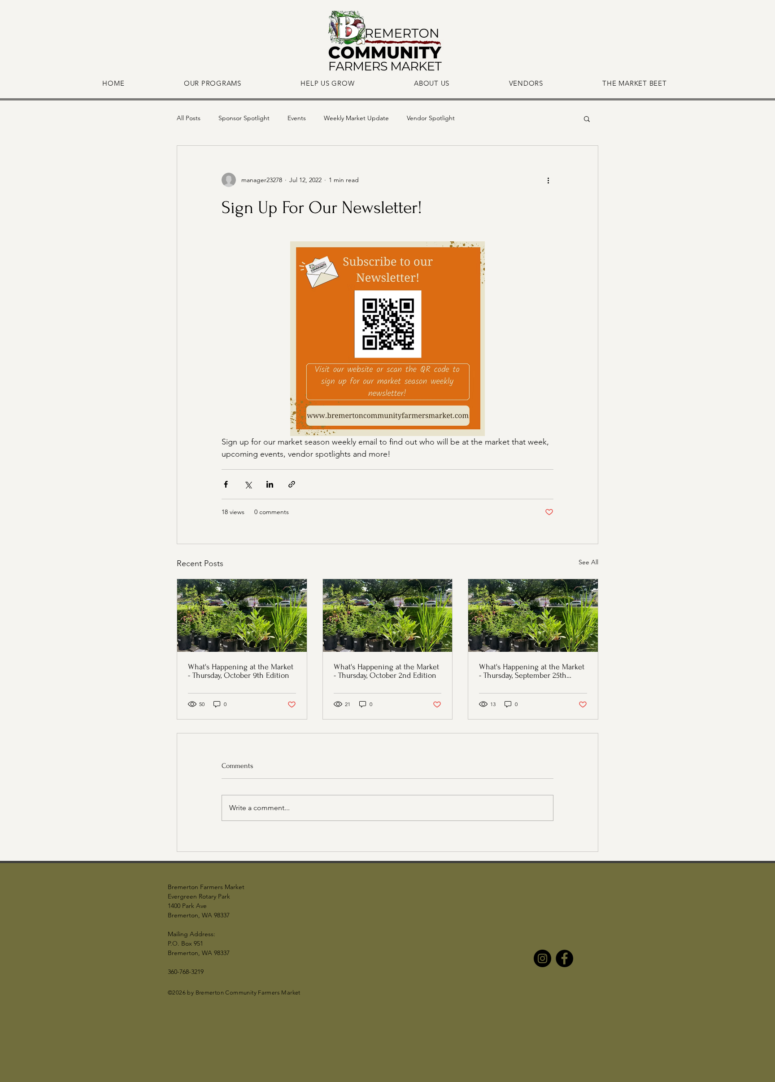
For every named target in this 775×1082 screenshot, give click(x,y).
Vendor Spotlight (431, 118)
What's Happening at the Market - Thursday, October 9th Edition (240, 671)
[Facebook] (564, 958)
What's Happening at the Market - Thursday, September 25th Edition (531, 671)
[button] (587, 118)
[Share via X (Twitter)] (248, 484)
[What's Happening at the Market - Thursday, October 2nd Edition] (388, 615)
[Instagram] (542, 958)
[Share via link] (291, 484)
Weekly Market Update (356, 118)
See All (588, 562)
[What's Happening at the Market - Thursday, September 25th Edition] (533, 615)
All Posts (188, 118)
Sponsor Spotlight (244, 118)
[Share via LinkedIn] (270, 484)
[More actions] (548, 180)
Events (296, 118)
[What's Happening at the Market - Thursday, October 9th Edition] (242, 615)
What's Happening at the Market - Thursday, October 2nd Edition (386, 671)
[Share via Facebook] (226, 484)
